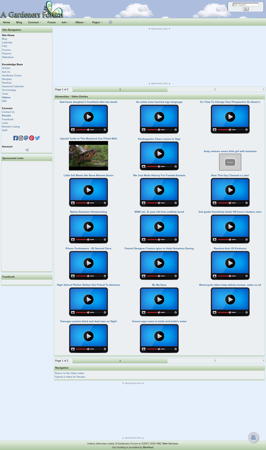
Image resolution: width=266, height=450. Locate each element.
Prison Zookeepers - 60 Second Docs (88, 248)
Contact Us (8, 111)
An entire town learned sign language (159, 101)
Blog (4, 38)
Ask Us (6, 71)
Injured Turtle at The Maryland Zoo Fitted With (88, 138)
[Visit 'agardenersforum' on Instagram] (21, 139)
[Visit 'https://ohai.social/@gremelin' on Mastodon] (26, 139)
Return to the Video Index (69, 373)
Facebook (7, 119)
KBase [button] (79, 22)
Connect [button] (33, 22)
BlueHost (148, 447)
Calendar (7, 42)
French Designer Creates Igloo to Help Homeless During (159, 248)
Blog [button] (19, 22)
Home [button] (6, 22)
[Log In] (26, 150)
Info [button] (64, 22)
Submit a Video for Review (70, 376)
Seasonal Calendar (13, 86)
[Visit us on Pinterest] (31, 139)
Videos (6, 97)
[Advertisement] (159, 56)
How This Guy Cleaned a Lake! (230, 175)
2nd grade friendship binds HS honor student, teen (230, 211)
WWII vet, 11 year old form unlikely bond (159, 211)
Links (5, 122)
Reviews (7, 82)
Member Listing (11, 126)
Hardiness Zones (12, 75)
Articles (6, 68)
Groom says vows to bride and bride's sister (159, 321)
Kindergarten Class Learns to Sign (159, 138)
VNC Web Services (167, 443)
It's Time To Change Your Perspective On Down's (230, 101)
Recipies (7, 79)
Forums (6, 49)
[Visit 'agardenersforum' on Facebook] (15, 139)
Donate (6, 115)
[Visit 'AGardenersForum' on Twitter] (37, 139)
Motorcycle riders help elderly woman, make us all (230, 284)
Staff (4, 130)
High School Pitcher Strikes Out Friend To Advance (88, 284)
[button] (110, 21)
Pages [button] (96, 22)
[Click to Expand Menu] (110, 22)
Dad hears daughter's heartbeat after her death (88, 101)
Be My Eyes (159, 284)
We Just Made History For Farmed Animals (159, 175)
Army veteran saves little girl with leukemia (230, 151)
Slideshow (8, 57)
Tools (5, 93)
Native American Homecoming (88, 211)
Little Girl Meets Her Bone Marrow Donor (88, 175)
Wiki (4, 101)
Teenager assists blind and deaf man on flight (88, 321)
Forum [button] (52, 22)
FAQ (4, 46)
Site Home (8, 35)
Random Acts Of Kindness (230, 248)
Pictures (6, 53)
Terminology (9, 89)
